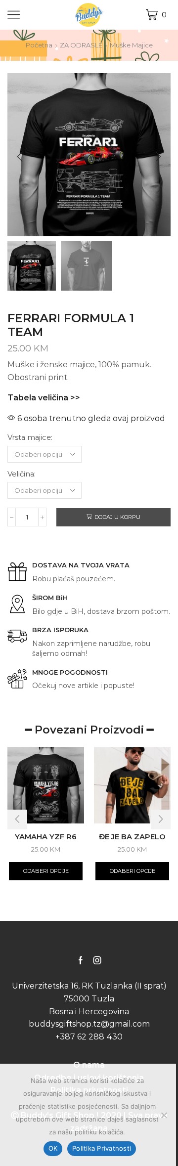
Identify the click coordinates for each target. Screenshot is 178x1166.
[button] (19, 157)
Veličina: (21, 474)
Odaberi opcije (46, 870)
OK (53, 1148)
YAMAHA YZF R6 (46, 836)
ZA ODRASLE (81, 45)
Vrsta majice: (29, 437)
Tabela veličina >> (43, 397)
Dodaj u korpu (117, 517)
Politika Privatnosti (101, 1148)
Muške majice (131, 45)
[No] (164, 1115)
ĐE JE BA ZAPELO (132, 836)
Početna (39, 45)
